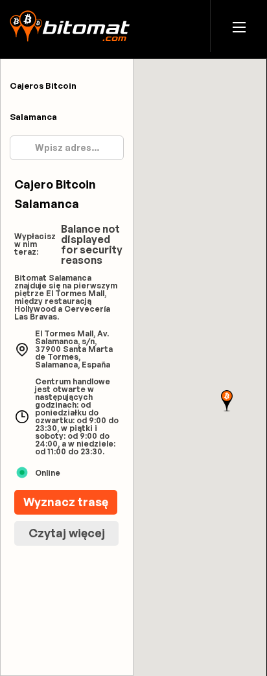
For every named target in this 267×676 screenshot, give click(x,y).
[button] (239, 26)
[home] (70, 25)
